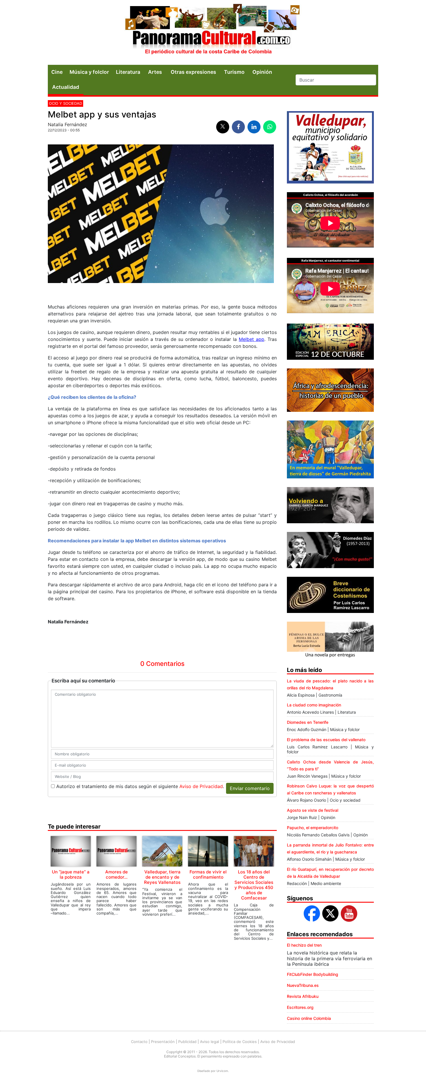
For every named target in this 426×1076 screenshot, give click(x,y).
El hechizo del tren (304, 945)
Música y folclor (89, 72)
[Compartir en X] (222, 126)
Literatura (128, 72)
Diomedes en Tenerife (307, 722)
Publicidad (187, 1041)
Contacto (139, 1041)
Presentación (163, 1041)
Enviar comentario (250, 788)
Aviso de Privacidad (201, 786)
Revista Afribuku (302, 996)
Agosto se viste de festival (312, 810)
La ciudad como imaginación (314, 704)
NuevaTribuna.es (303, 985)
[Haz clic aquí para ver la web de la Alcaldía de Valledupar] (330, 147)
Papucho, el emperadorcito (312, 827)
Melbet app (251, 339)
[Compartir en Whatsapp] (269, 126)
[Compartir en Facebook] (238, 126)
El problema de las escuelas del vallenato (326, 739)
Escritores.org (300, 1007)
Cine (57, 72)
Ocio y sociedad (65, 103)
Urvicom (222, 1071)
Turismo (234, 72)
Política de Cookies (240, 1041)
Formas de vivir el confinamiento (208, 874)
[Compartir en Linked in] (254, 126)
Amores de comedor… (116, 874)
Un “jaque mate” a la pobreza (71, 874)
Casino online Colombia (309, 1018)
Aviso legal (209, 1041)
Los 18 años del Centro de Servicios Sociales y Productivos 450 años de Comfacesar (253, 885)
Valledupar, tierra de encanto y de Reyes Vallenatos (162, 877)
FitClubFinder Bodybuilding (312, 974)
